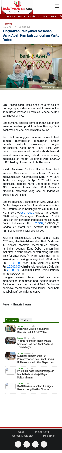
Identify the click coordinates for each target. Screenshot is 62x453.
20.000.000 (14, 266)
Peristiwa (42, 16)
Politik (31, 16)
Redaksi (19, 431)
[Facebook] (18, 444)
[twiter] (35, 444)
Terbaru (11, 320)
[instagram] (43, 444)
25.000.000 (13, 270)
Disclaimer (49, 435)
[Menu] (57, 6)
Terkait (25, 320)
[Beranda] (4, 16)
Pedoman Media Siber (21, 435)
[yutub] (26, 444)
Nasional (11, 16)
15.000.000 (14, 263)
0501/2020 (27, 212)
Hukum (53, 16)
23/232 (38, 223)
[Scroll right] (60, 16)
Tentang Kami (41, 431)
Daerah (22, 16)
